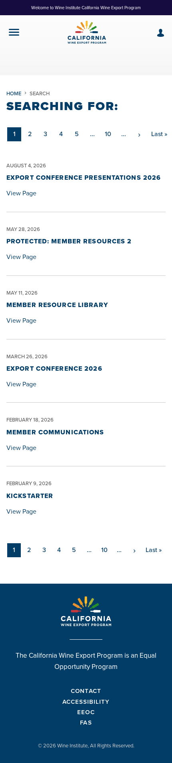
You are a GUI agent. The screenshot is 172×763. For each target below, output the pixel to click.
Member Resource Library (57, 304)
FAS (86, 722)
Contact (86, 691)
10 (108, 134)
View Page (21, 193)
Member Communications (55, 432)
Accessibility (86, 701)
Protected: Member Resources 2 (69, 241)
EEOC (85, 712)
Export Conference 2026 (54, 368)
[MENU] (14, 33)
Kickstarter (29, 495)
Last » (159, 134)
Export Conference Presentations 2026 (83, 177)
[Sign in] (160, 33)
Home (13, 93)
